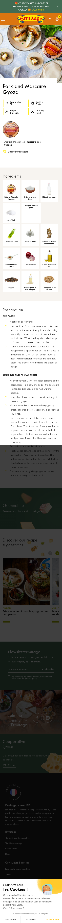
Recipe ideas (11, 848)
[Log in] (50, 19)
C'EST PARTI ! (38, 10)
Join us (8, 874)
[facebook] (37, 718)
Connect (12, 765)
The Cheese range (13, 843)
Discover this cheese (18, 151)
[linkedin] (47, 718)
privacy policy (31, 678)
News (7, 854)
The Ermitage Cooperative (17, 838)
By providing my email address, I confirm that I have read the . (32, 677)
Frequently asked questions (17, 869)
